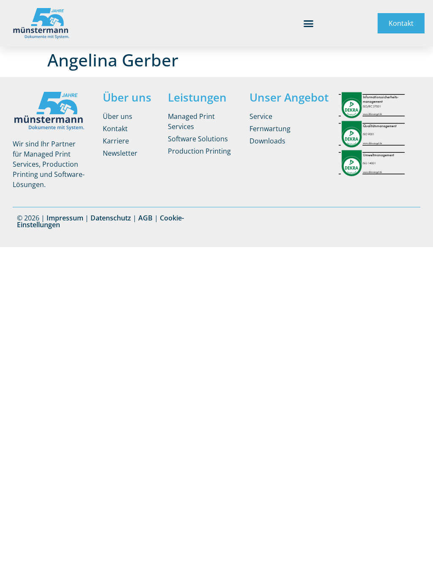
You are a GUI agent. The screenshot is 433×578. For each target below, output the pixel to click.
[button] (309, 23)
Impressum (65, 218)
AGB (145, 218)
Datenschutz (110, 218)
